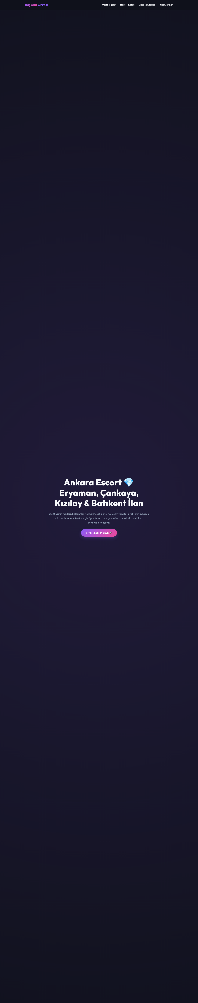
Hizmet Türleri (127, 5)
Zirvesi (36, 5)
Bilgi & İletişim (166, 5)
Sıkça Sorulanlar (147, 5)
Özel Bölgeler (109, 5)
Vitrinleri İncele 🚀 (99, 532)
